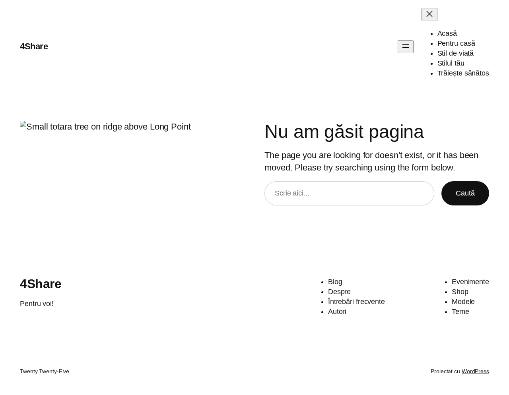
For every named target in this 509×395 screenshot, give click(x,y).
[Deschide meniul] (406, 46)
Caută (465, 193)
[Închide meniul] (429, 14)
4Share (34, 46)
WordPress (475, 371)
